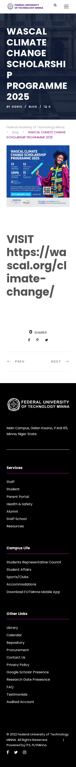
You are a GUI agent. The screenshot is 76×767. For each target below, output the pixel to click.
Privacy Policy (18, 664)
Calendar (14, 635)
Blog (33, 107)
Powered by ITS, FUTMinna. (27, 745)
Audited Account (20, 701)
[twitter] (16, 752)
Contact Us (16, 657)
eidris (17, 107)
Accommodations (21, 584)
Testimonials (17, 694)
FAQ (10, 687)
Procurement (18, 650)
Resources (15, 526)
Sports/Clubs (17, 577)
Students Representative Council (34, 562)
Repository (15, 642)
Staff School (17, 518)
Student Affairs (19, 569)
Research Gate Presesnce (28, 679)
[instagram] (24, 752)
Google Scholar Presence (28, 672)
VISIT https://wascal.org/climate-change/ (37, 265)
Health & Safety (20, 504)
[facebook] (8, 752)
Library (12, 627)
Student (13, 489)
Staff (11, 481)
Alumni (12, 511)
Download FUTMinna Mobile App (33, 591)
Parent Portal (18, 496)
